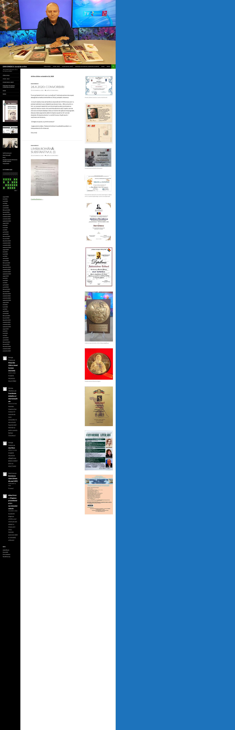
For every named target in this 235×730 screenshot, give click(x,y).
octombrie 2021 (7, 324)
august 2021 (6, 329)
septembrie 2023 (7, 274)
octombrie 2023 (7, 271)
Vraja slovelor (6, 163)
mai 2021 (5, 335)
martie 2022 (6, 313)
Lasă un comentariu (52, 90)
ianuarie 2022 (6, 318)
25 (16, 185)
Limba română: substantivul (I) (43, 150)
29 (10, 188)
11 (16, 179)
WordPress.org (6, 556)
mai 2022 (5, 309)
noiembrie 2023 (6, 269)
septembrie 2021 (7, 326)
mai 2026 (5, 203)
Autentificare (6, 550)
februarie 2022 (6, 315)
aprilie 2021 (6, 337)
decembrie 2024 (7, 240)
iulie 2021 (5, 331)
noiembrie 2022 (6, 296)
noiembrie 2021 (6, 322)
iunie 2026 (5, 201)
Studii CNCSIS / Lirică (67, 66)
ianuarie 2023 (6, 291)
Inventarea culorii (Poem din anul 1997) (13, 478)
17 (14, 182)
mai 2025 (5, 229)
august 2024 (6, 249)
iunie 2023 (5, 280)
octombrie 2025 (7, 218)
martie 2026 (6, 207)
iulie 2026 (5, 199)
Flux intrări (5, 552)
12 (3, 182)
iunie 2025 (5, 227)
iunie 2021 (5, 333)
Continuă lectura (37, 199)
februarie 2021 (6, 342)
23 (12, 185)
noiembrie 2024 (6, 243)
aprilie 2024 (6, 258)
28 (8, 188)
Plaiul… (4, 157)
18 (16, 182)
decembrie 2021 (7, 320)
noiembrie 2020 (6, 348)
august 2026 (6, 196)
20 (6, 185)
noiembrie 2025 (6, 216)
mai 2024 (5, 256)
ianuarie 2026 (6, 212)
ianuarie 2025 (6, 238)
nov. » (15, 190)
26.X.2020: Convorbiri (47, 87)
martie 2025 (6, 234)
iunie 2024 (5, 254)
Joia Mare (11, 448)
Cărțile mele (47, 66)
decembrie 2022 (7, 293)
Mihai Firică (12, 495)
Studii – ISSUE (56, 66)
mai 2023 (5, 282)
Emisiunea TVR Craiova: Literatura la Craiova (87, 66)
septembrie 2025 (7, 221)
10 (14, 179)
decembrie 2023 (7, 267)
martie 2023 (6, 287)
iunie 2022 (5, 307)
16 (12, 182)
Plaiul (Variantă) (6, 155)
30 (12, 188)
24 (14, 185)
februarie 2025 (6, 236)
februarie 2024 (6, 263)
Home (102, 66)
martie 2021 (6, 340)
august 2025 (6, 223)
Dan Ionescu (34, 83)
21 (8, 185)
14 (8, 182)
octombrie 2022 (7, 298)
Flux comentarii (6, 554)
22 (10, 185)
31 (14, 188)
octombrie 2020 (7, 351)
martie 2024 (6, 260)
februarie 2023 (6, 289)
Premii (108, 66)
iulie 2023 (5, 278)
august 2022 (6, 302)
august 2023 (6, 276)
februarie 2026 (6, 210)
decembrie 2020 (7, 346)
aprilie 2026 (6, 205)
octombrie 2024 (7, 245)
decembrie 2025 (7, 214)
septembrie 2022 (7, 300)
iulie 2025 (5, 225)
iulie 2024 (5, 252)
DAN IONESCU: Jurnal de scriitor (15, 66)
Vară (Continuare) (7, 153)
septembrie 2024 (7, 247)
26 (3, 188)
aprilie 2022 (6, 311)
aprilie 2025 (6, 232)
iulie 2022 (5, 304)
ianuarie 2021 (6, 344)
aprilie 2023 (6, 285)
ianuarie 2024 (6, 265)
